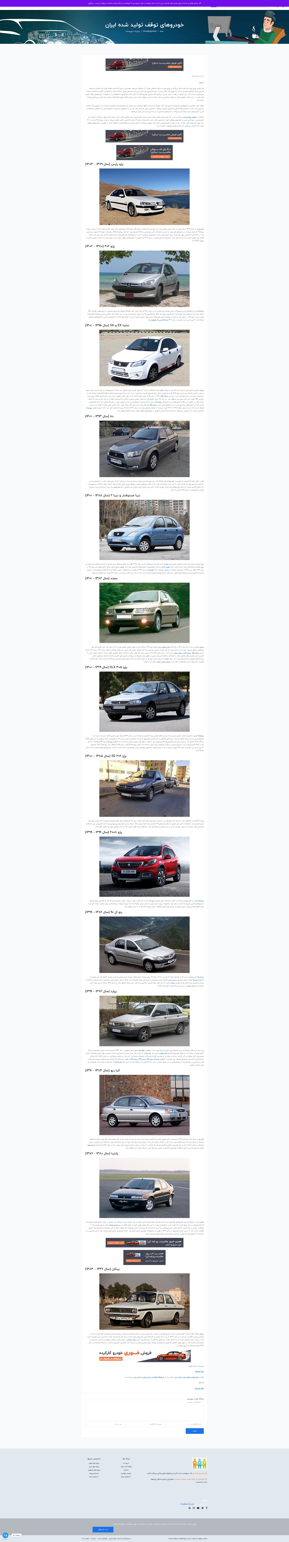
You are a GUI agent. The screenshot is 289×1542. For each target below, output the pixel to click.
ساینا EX (164, 396)
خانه (161, 31)
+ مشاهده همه (126, 1477)
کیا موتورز (163, 1053)
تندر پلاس (190, 986)
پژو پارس (200, 229)
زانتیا (202, 1222)
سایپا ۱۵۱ (118, 1062)
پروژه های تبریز (94, 1467)
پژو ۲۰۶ (201, 311)
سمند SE (195, 653)
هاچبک (150, 570)
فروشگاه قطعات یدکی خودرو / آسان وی (148, 1377)
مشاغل (126, 1470)
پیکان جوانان (132, 1340)
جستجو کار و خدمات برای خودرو (120, 1539)
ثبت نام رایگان (103, 1530)
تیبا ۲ (161, 570)
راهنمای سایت (102, 1539)
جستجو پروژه (94, 1473)
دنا (203, 481)
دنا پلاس (116, 487)
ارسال (195, 1431)
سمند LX (187, 653)
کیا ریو (201, 1139)
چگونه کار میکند (126, 1467)
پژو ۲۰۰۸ (200, 901)
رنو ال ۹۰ (200, 977)
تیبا (202, 564)
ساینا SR (153, 405)
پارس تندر (172, 980)
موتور (168, 567)
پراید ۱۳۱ (150, 1059)
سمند (202, 647)
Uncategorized (149, 31)
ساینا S (159, 402)
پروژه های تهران (94, 1463)
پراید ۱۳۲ (142, 1059)
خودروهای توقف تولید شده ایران (186, 1377)
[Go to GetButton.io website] (5, 1539)
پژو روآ (110, 741)
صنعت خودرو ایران (190, 117)
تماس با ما (85, 1539)
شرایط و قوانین (126, 1473)
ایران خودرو (166, 647)
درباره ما (126, 1463)
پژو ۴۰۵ (201, 736)
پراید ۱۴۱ (134, 1059)
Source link (199, 1371)
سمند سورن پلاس (163, 662)
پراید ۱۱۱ (157, 1059)
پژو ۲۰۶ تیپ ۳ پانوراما (159, 320)
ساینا (202, 390)
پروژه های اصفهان (94, 1470)
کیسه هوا (91, 1145)
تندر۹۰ (195, 980)
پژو (152, 901)
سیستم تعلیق (114, 1225)
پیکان (172, 983)
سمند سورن (177, 653)
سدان (122, 567)
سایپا (166, 564)
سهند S (89, 408)
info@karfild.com (187, 1504)
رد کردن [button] (91, 3)
